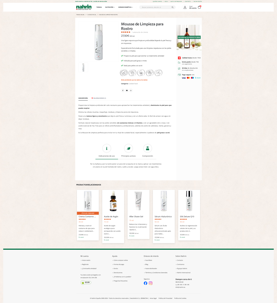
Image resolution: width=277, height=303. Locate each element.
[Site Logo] (83, 7)
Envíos (116, 268)
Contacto (188, 1)
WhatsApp (131, 90)
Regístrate (85, 264)
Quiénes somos (157, 1)
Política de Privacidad (165, 298)
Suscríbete (148, 260)
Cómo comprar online (121, 260)
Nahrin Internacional (183, 273)
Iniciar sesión (198, 1)
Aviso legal (153, 298)
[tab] (106, 151)
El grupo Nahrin (182, 268)
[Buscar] (173, 7)
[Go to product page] (88, 201)
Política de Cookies (180, 298)
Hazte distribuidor (176, 1)
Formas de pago (119, 264)
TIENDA (99, 7)
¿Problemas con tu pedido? (122, 277)
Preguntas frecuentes (120, 281)
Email (127, 90)
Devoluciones (118, 273)
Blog (166, 1)
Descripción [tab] (83, 98)
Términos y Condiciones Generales (156, 273)
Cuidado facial (133, 84)
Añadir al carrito (95, 193)
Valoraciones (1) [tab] (99, 98)
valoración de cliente (140, 32)
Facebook (123, 90)
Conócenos (180, 264)
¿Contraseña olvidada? (89, 268)
